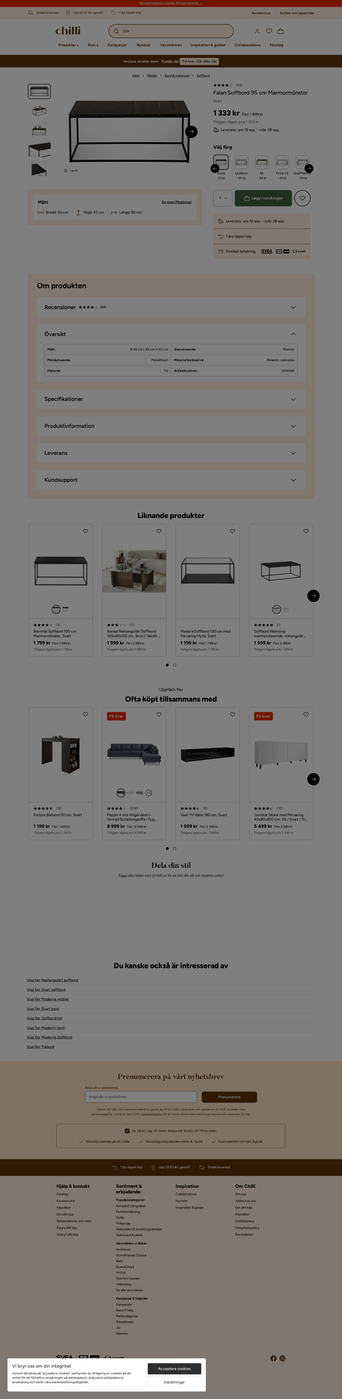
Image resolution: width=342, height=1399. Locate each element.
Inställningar (174, 1382)
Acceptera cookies (174, 1368)
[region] (106, 1375)
